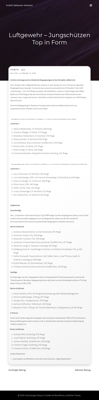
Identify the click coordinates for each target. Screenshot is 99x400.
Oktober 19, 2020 (29, 73)
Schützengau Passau (19, 5)
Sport (23, 69)
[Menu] (91, 5)
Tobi (15, 73)
